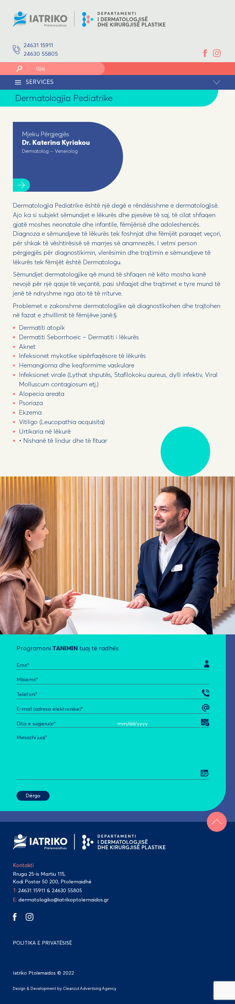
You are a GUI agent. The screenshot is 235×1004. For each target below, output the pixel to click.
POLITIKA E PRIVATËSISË (42, 943)
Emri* (23, 665)
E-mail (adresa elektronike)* (50, 709)
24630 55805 (67, 890)
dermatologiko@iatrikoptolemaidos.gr (61, 900)
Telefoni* (27, 694)
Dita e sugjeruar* (36, 723)
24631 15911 (31, 890)
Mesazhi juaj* (32, 737)
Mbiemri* (27, 679)
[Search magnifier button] (19, 68)
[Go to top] (217, 822)
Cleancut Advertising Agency (89, 989)
